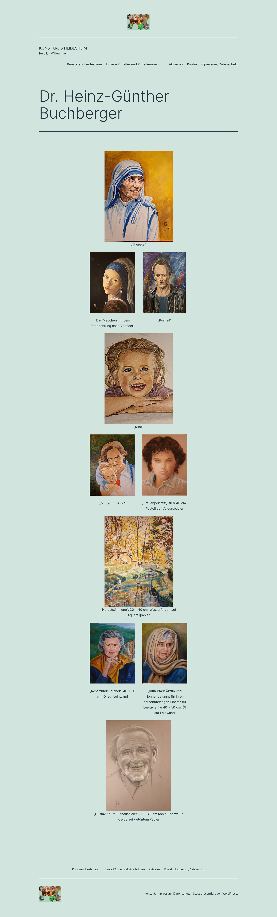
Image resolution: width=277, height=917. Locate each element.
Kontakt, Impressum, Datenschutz (212, 64)
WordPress (229, 893)
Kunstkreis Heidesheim (63, 48)
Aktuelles (176, 64)
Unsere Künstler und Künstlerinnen (132, 64)
